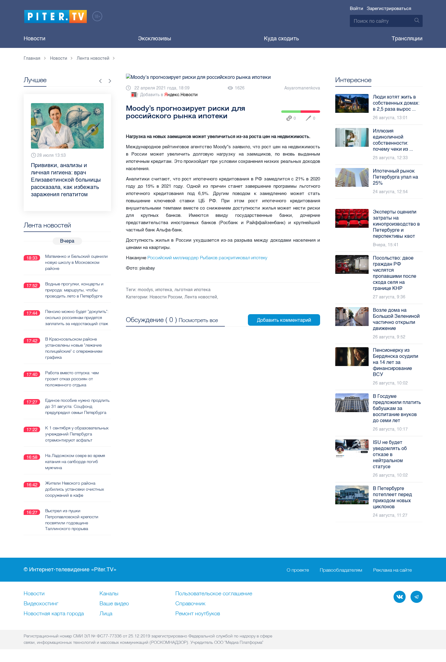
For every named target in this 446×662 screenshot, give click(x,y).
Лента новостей (200, 297)
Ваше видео (114, 604)
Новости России (166, 297)
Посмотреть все (198, 320)
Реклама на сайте (392, 569)
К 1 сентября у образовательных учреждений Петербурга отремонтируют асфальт (77, 434)
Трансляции (407, 38)
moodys (145, 289)
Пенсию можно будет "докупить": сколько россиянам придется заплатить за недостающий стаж (77, 317)
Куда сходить (281, 38)
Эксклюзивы (154, 38)
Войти (356, 8)
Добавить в (169, 94)
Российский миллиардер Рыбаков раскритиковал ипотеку (207, 257)
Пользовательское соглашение (213, 594)
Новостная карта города (54, 614)
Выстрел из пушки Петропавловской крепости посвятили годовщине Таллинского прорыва (71, 520)
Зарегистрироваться (389, 8)
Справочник (190, 604)
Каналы (109, 594)
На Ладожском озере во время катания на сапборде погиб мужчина (75, 461)
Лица (106, 614)
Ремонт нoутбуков (197, 614)
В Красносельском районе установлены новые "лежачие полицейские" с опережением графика (73, 348)
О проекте (298, 569)
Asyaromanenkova (302, 88)
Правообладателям (341, 569)
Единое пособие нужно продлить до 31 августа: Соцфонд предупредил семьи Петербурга (77, 406)
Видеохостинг (41, 604)
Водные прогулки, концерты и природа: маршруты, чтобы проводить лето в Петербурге (74, 290)
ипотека (163, 289)
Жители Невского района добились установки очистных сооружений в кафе (74, 489)
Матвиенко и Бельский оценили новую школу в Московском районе (76, 262)
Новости (35, 38)
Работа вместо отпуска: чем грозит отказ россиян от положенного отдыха (72, 379)
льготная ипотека (192, 289)
